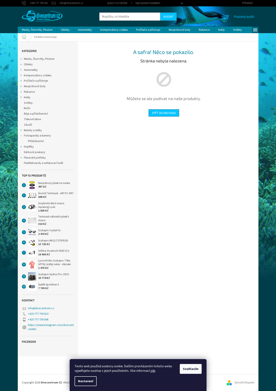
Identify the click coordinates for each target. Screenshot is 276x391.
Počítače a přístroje (36, 81)
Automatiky (31, 70)
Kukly (27, 97)
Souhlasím (191, 369)
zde (152, 370)
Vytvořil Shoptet (244, 383)
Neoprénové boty (35, 86)
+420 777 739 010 (38, 314)
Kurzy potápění (117, 3)
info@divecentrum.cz (41, 308)
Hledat (168, 16)
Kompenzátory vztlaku (37, 75)
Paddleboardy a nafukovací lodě (43, 163)
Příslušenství (36, 141)
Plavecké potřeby (35, 158)
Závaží (28, 125)
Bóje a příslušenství (36, 114)
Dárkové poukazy (34, 152)
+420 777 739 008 (38, 320)
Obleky (28, 64)
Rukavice (29, 92)
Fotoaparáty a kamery (37, 136)
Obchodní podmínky (147, 3)
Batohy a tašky (33, 130)
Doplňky (29, 147)
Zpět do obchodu (164, 113)
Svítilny (28, 103)
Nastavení (85, 381)
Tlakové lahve (32, 119)
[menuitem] (37, 30)
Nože (27, 108)
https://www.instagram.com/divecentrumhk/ (51, 327)
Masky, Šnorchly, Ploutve (39, 59)
